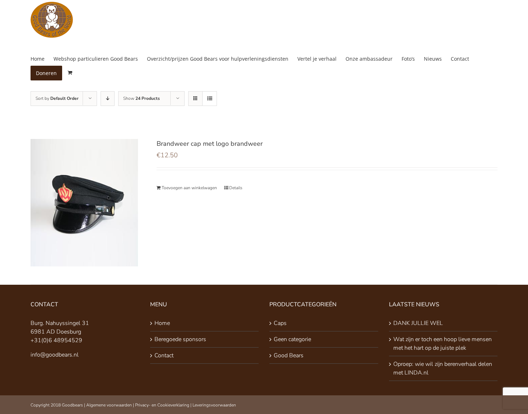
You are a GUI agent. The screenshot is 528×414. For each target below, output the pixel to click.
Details (235, 188)
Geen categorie (292, 339)
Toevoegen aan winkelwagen (189, 188)
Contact (163, 355)
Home (162, 323)
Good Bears (289, 355)
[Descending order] (108, 98)
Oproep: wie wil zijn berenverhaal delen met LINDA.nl (442, 368)
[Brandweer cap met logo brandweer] (84, 202)
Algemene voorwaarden (109, 405)
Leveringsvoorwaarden (214, 405)
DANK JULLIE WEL (418, 323)
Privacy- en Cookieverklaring (162, 405)
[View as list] (210, 99)
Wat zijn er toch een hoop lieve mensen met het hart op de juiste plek (442, 343)
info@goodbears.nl (55, 355)
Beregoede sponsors (180, 339)
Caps (280, 323)
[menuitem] (42, 59)
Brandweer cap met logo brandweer (210, 143)
